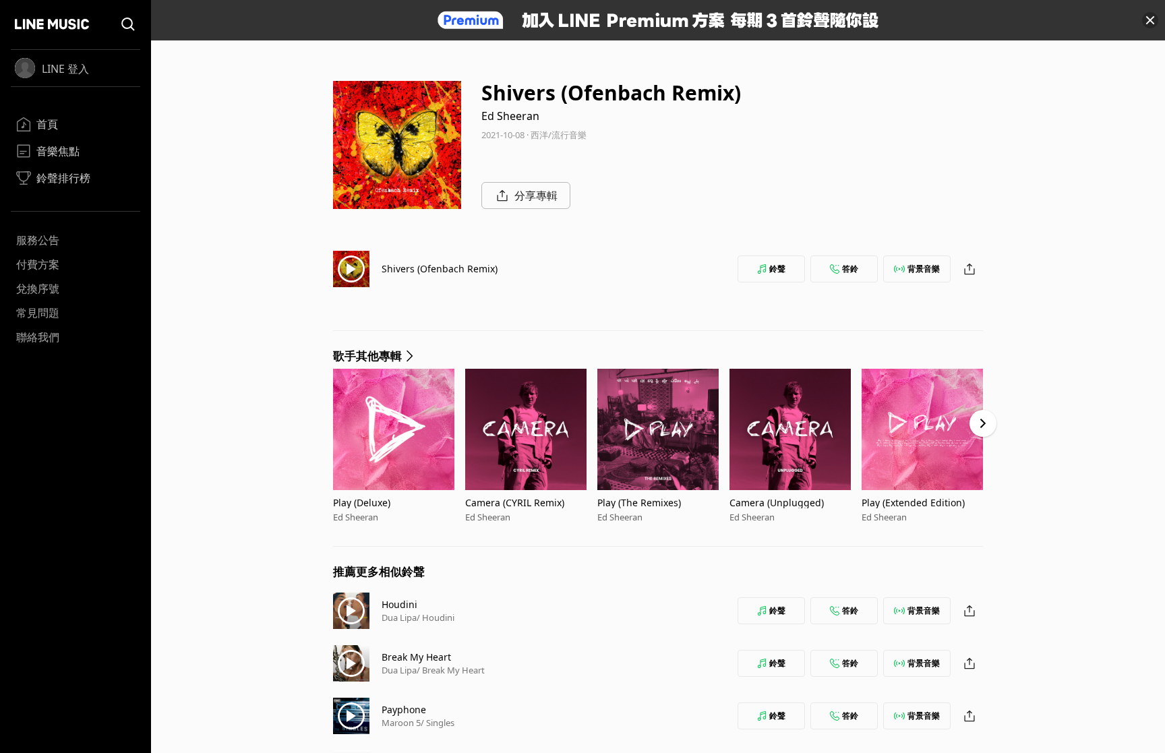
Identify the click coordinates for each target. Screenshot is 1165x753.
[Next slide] (982, 423)
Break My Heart (416, 657)
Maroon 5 (401, 723)
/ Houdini (435, 617)
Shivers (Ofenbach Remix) (440, 268)
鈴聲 (777, 268)
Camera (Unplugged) (776, 502)
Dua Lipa (399, 617)
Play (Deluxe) (361, 502)
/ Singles (437, 723)
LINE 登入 (65, 68)
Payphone (404, 709)
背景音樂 (923, 268)
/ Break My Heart (451, 670)
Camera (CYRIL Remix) (514, 502)
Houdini (399, 604)
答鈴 (850, 268)
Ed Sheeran (510, 116)
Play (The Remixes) (639, 502)
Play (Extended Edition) (913, 502)
